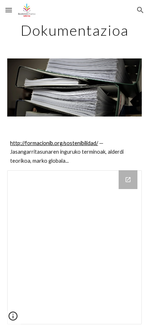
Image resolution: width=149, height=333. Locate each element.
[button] (8, 10)
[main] (74, 30)
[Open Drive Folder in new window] (128, 179)
